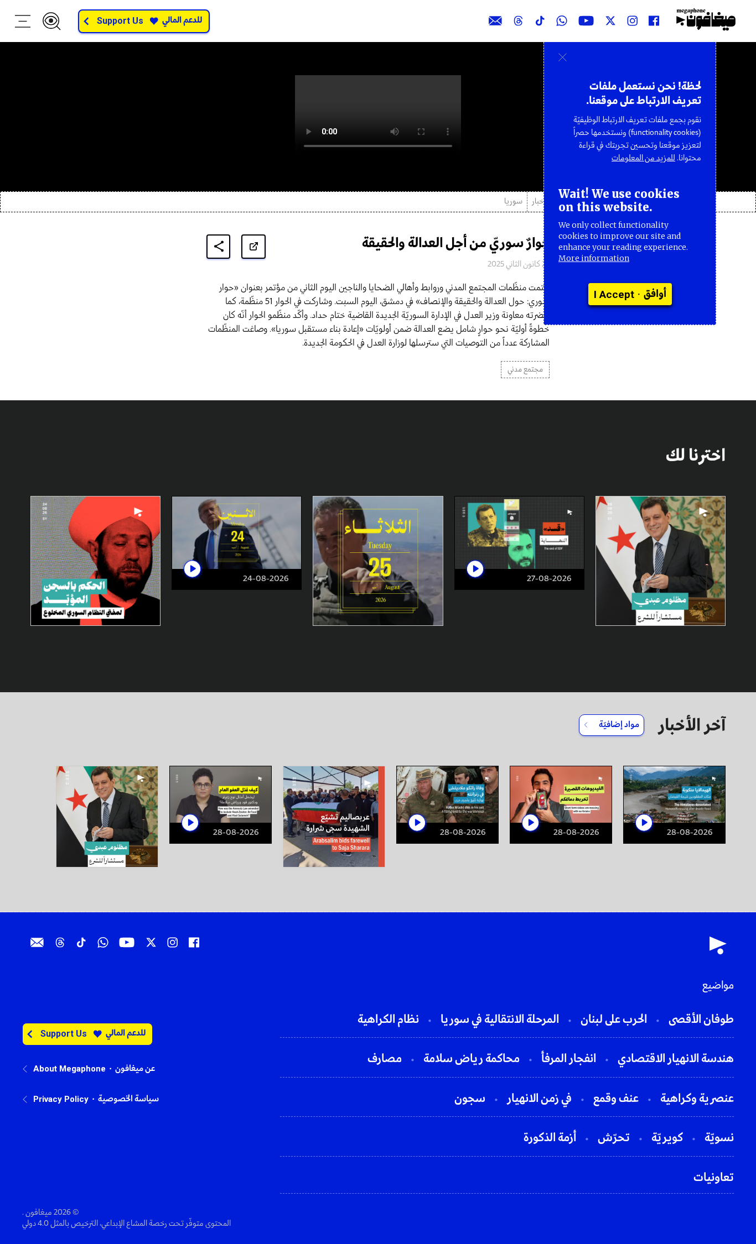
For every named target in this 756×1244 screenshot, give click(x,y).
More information (593, 258)
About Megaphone (69, 1069)
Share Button (219, 246)
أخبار (538, 201)
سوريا (513, 201)
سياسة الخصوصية (128, 1099)
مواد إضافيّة (619, 724)
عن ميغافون (135, 1068)
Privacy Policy (61, 1099)
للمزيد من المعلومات (643, 158)
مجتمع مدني (525, 369)
